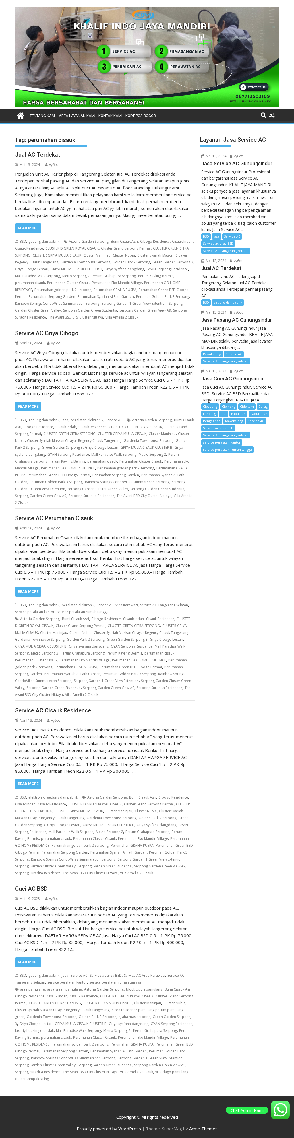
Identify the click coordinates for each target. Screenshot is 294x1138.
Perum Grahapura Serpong (114, 275)
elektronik (36, 797)
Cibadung (210, 406)
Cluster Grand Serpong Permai (126, 248)
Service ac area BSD (106, 975)
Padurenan (258, 413)
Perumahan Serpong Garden (52, 296)
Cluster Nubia (124, 255)
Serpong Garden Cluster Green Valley (97, 488)
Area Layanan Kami (77, 116)
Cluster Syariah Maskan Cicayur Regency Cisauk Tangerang (74, 440)
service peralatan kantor (35, 611)
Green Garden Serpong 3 (172, 262)
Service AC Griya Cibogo (46, 333)
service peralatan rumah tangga (83, 611)
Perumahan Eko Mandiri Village (117, 282)
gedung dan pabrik (43, 241)
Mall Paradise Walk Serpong (37, 275)
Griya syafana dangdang (124, 269)
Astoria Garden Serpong (89, 241)
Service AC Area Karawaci (117, 605)
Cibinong (228, 406)
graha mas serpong (134, 1016)
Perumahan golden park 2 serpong (62, 289)
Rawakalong (212, 354)
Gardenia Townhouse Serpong (85, 262)
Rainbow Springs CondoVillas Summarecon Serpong (57, 303)
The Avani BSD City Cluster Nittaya (75, 317)
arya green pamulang (64, 989)
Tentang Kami (43, 116)
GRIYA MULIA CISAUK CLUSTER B (76, 269)
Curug (263, 406)
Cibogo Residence (155, 241)
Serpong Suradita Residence (91, 495)
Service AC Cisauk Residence (53, 710)
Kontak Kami (110, 116)
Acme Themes (203, 1128)
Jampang (209, 413)
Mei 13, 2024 (215, 156)
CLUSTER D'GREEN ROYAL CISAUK (72, 248)
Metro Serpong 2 (76, 275)
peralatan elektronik (87, 419)
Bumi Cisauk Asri (124, 241)
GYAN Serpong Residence (167, 269)
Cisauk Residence (29, 248)
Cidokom (247, 406)
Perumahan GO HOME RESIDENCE (68, 468)
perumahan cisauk (30, 282)
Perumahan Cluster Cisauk (68, 282)
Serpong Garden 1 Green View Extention (134, 303)
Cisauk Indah (182, 241)
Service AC (114, 419)
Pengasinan (211, 421)
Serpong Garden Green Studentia (90, 310)
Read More (28, 228)
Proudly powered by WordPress (109, 1128)
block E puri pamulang (144, 989)
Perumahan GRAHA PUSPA (115, 289)
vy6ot (53, 164)
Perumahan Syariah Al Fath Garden (106, 296)
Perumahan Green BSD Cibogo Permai (59, 475)
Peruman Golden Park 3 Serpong (162, 296)
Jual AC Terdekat (37, 154)
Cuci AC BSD (31, 888)
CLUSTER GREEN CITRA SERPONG (69, 433)
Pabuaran (238, 413)
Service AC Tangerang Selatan (164, 605)
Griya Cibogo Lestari (31, 269)
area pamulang (32, 989)
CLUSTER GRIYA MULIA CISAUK (57, 255)
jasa (65, 419)
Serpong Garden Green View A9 (145, 310)
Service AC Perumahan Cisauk (54, 518)
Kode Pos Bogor (140, 116)
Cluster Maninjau (97, 255)
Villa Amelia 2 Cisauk (121, 317)
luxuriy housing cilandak (34, 1030)
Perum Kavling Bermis (155, 275)
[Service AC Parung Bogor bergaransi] (147, 105)
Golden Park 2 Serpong (131, 262)
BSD (23, 241)
